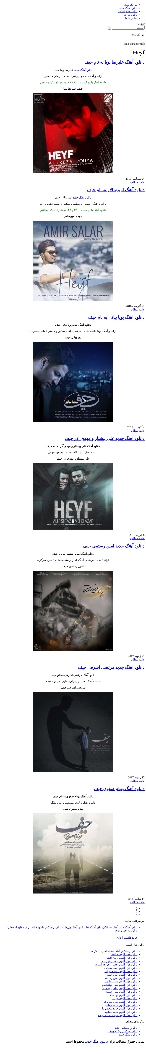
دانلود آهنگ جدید (128, 7)
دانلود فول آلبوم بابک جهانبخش (119, 984)
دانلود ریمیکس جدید (126, 1027)
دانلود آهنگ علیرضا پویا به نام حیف (114, 62)
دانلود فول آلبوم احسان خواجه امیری (116, 964)
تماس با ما (131, 18)
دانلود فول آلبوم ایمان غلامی (121, 981)
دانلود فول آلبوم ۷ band (124, 954)
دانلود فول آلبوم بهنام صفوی (121, 991)
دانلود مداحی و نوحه (125, 930)
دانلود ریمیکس (53, 927)
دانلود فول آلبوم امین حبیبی (121, 974)
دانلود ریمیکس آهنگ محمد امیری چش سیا (113, 950)
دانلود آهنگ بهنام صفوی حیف (119, 788)
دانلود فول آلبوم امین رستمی (120, 978)
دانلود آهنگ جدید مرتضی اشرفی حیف (111, 667)
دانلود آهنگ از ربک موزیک (122, 1031)
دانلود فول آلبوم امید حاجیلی (121, 971)
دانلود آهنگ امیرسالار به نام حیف (116, 189)
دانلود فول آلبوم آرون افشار (121, 957)
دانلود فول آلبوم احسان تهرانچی (119, 961)
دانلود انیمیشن (15, 927)
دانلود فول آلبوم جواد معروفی (120, 1001)
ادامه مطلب (137, 181)
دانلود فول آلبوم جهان (124, 998)
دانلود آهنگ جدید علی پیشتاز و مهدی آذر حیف (105, 438)
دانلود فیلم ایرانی (127, 11)
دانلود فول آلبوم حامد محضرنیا (119, 1008)
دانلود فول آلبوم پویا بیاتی (122, 994)
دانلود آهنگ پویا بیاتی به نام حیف (116, 317)
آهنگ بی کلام (110, 927)
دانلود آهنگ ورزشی (73, 927)
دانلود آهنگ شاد (94, 927)
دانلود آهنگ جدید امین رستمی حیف (114, 546)
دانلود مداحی (130, 14)
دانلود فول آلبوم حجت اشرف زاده (117, 1015)
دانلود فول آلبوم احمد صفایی (120, 967)
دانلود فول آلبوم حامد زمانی (121, 1005)
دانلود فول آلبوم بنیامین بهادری (119, 988)
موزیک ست (130, 4)
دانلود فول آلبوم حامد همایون (120, 1011)
